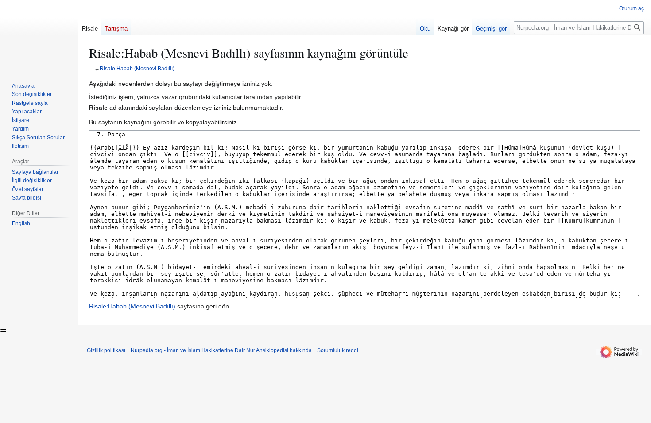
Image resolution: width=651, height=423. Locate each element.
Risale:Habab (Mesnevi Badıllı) (137, 68)
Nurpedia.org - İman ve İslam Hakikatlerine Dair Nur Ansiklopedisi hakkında (221, 350)
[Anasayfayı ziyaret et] (39, 35)
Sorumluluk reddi (337, 350)
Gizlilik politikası (106, 350)
